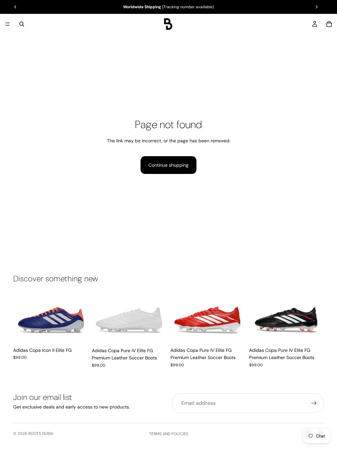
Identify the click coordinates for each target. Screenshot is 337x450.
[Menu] (7, 24)
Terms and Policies (168, 433)
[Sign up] (314, 403)
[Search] (21, 24)
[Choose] (78, 334)
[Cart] (329, 24)
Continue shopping (168, 165)
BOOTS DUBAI (40, 433)
